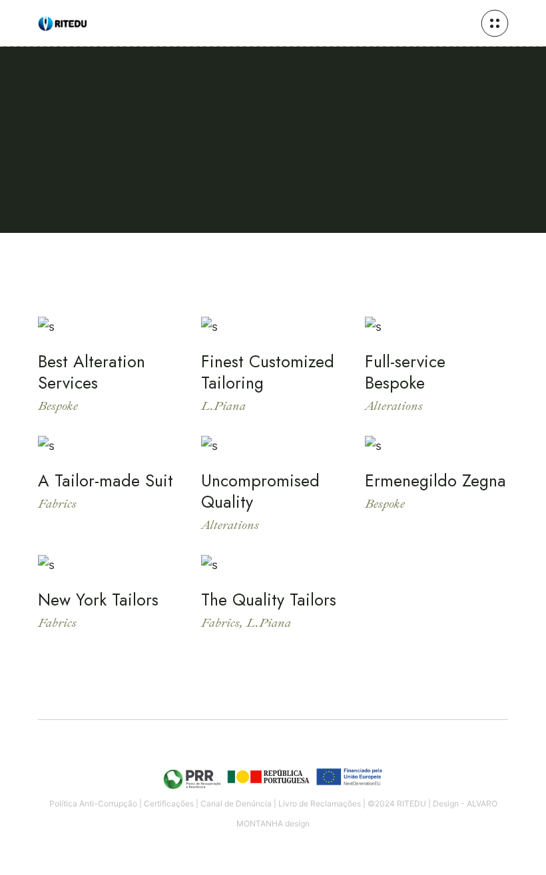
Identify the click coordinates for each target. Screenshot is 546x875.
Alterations (394, 406)
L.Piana (223, 406)
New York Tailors (98, 600)
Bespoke (58, 406)
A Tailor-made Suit (105, 480)
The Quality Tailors (268, 600)
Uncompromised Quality (260, 491)
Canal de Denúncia (236, 803)
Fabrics (57, 504)
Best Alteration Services (91, 372)
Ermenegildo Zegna (435, 480)
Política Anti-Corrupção (93, 803)
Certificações (169, 803)
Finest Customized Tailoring (267, 372)
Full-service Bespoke (405, 372)
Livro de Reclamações (319, 803)
